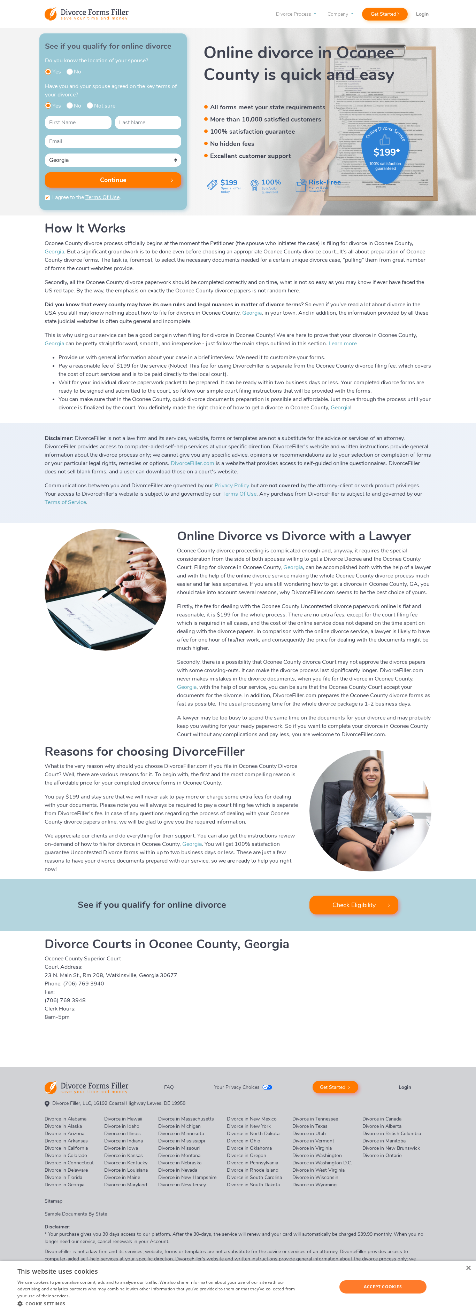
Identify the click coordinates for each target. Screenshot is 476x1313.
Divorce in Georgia (64, 1184)
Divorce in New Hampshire (187, 1177)
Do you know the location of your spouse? (96, 60)
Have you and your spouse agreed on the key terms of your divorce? (111, 90)
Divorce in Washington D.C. (322, 1162)
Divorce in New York (249, 1126)
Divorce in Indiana (123, 1141)
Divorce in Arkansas (66, 1141)
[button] (159, 1303)
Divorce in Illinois (122, 1133)
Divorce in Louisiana (126, 1170)
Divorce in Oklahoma (249, 1148)
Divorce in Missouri (179, 1148)
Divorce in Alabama (65, 1119)
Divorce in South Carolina (254, 1177)
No (77, 72)
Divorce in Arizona (64, 1133)
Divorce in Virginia (312, 1148)
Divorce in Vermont (313, 1141)
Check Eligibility (354, 905)
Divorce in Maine (122, 1177)
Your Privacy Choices (237, 1087)
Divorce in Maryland (125, 1184)
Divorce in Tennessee (315, 1119)
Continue (113, 180)
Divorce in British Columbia (391, 1133)
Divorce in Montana (179, 1155)
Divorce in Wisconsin (315, 1177)
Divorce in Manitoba (384, 1141)
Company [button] (339, 14)
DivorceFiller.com (192, 463)
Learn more (343, 343)
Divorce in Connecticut (69, 1162)
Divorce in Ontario (382, 1155)
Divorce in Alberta (381, 1126)
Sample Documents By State (76, 1214)
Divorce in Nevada (177, 1170)
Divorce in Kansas (123, 1155)
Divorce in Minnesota (181, 1133)
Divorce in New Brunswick (391, 1148)
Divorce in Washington (317, 1155)
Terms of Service (65, 502)
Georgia (54, 251)
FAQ (169, 1087)
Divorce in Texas (310, 1126)
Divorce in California (66, 1148)
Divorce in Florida (63, 1177)
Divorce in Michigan (179, 1126)
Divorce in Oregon (246, 1155)
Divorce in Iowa (121, 1148)
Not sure (104, 106)
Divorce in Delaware (66, 1170)
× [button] (468, 1268)
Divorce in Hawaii (123, 1119)
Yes (56, 72)
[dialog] (238, 1287)
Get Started (383, 14)
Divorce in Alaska (63, 1126)
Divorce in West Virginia (318, 1170)
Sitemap (53, 1201)
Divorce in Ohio (243, 1141)
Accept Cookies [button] (383, 1287)
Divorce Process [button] (294, 14)
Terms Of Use (102, 197)
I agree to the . (86, 197)
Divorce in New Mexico (252, 1119)
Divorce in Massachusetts (186, 1119)
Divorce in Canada (381, 1119)
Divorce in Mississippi (181, 1141)
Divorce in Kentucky (125, 1162)
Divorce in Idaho (121, 1126)
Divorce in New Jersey (182, 1184)
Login (422, 14)
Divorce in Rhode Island (252, 1170)
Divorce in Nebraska (179, 1162)
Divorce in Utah (309, 1133)
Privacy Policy (232, 485)
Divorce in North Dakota (253, 1133)
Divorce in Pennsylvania (252, 1162)
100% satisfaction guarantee (252, 131)
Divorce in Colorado (66, 1155)
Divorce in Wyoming (314, 1184)
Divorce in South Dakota (253, 1184)
